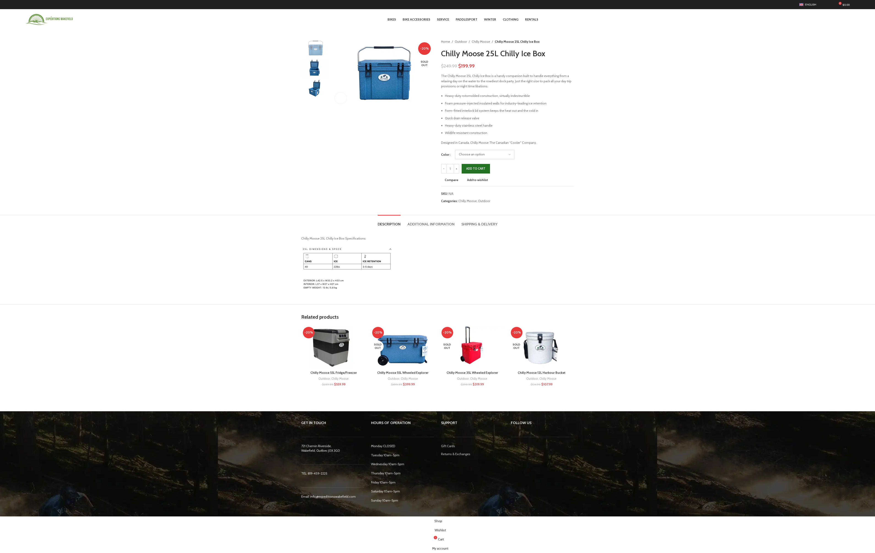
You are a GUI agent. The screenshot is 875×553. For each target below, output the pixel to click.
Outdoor (461, 42)
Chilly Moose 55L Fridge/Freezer (333, 373)
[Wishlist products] (831, 4)
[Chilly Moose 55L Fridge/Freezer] (333, 347)
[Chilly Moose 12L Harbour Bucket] (541, 347)
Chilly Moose (481, 42)
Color (445, 154)
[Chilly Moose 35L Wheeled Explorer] (472, 347)
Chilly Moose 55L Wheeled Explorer (402, 373)
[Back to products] (565, 41)
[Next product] (571, 41)
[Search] (824, 4)
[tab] (389, 222)
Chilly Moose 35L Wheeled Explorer (472, 373)
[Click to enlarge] (340, 98)
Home (445, 42)
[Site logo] (49, 19)
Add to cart (475, 168)
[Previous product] (560, 41)
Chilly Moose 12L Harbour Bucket (541, 373)
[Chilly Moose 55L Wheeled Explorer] (403, 347)
